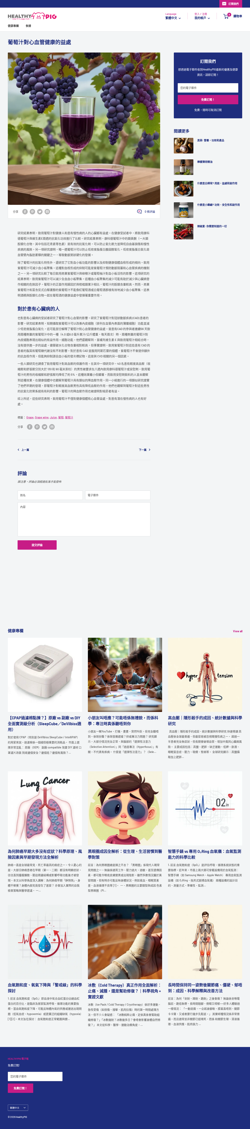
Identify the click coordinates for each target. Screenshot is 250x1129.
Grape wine (42, 417)
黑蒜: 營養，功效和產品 (210, 140)
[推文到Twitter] (40, 211)
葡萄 (61, 417)
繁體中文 (14, 1107)
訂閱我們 (234, 3)
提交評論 (37, 545)
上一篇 (25, 449)
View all (238, 631)
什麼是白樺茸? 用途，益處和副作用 (217, 183)
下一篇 (142, 449)
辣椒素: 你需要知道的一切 (212, 226)
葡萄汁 (69, 417)
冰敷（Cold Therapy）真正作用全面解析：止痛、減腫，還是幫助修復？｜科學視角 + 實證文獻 (125, 991)
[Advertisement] (125, 600)
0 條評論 (150, 211)
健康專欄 (13, 26)
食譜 (28, 26)
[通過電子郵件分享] (47, 211)
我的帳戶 (201, 18)
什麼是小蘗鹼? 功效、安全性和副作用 (218, 204)
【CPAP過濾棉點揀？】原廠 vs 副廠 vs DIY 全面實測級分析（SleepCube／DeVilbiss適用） (44, 723)
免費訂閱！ (208, 99)
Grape (30, 417)
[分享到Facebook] (25, 211)
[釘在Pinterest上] (32, 211)
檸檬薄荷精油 (204, 161)
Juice (53, 417)
